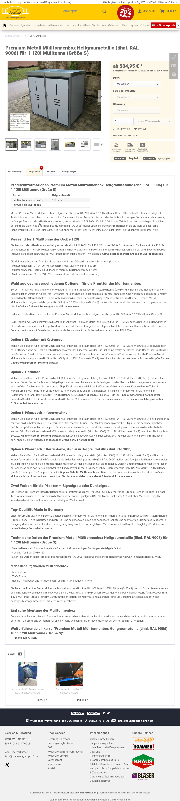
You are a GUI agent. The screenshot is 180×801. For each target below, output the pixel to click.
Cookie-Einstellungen (102, 739)
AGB (50, 747)
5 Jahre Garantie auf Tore (104, 760)
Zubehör (51, 171)
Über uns (95, 751)
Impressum (54, 764)
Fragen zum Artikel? (25, 637)
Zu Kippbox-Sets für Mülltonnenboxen (138, 395)
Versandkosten (83, 793)
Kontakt (52, 768)
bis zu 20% (155, 71)
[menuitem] (83, 11)
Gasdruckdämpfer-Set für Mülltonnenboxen (69, 691)
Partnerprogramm (100, 755)
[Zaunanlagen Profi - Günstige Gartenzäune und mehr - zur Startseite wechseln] (15, 12)
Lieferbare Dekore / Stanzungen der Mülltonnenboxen (47, 306)
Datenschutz (55, 760)
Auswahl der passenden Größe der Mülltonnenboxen (132, 253)
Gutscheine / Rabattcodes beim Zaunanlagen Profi (108, 778)
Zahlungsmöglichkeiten (61, 743)
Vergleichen (123, 128)
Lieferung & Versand (59, 739)
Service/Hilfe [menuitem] (168, 2)
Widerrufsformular (58, 755)
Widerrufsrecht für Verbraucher (65, 751)
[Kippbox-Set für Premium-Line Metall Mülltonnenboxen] (28, 674)
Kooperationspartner (102, 743)
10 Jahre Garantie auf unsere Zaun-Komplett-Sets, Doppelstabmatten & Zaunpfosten (110, 768)
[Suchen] (104, 11)
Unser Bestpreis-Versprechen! (107, 747)
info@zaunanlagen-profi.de (21, 756)
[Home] (5, 25)
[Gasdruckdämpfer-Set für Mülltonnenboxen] (69, 674)
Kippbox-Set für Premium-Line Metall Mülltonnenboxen (28, 691)
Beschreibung (14, 171)
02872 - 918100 (148, 2)
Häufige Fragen (69, 171)
